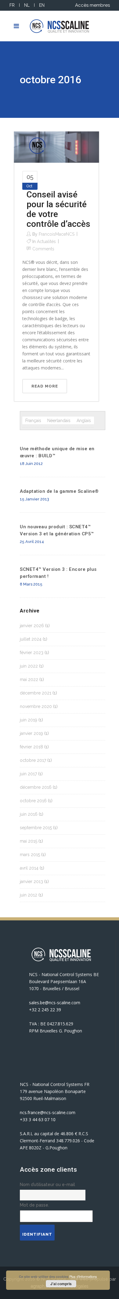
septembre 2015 (36, 827)
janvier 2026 (32, 625)
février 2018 (31, 746)
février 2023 (31, 652)
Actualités (46, 241)
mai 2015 (28, 841)
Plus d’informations (83, 1276)
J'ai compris (61, 1283)
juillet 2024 (30, 639)
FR (12, 5)
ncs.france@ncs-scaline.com (47, 1112)
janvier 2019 (31, 733)
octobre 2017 (33, 760)
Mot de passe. (34, 1205)
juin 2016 (29, 814)
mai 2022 (29, 679)
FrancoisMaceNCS (56, 234)
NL (27, 5)
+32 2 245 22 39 (45, 1010)
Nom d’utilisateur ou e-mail (47, 1184)
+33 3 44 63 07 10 (38, 1119)
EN (42, 5)
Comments (43, 248)
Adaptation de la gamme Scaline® (59, 491)
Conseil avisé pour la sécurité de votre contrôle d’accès (58, 209)
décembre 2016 (36, 787)
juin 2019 (28, 719)
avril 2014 (29, 868)
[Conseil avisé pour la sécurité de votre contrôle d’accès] (56, 146)
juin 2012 (28, 895)
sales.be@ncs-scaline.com (54, 1002)
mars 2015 (30, 854)
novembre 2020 (36, 706)
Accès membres (92, 5)
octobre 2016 (33, 800)
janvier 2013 (31, 881)
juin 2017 (28, 773)
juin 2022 (29, 666)
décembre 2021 (35, 693)
